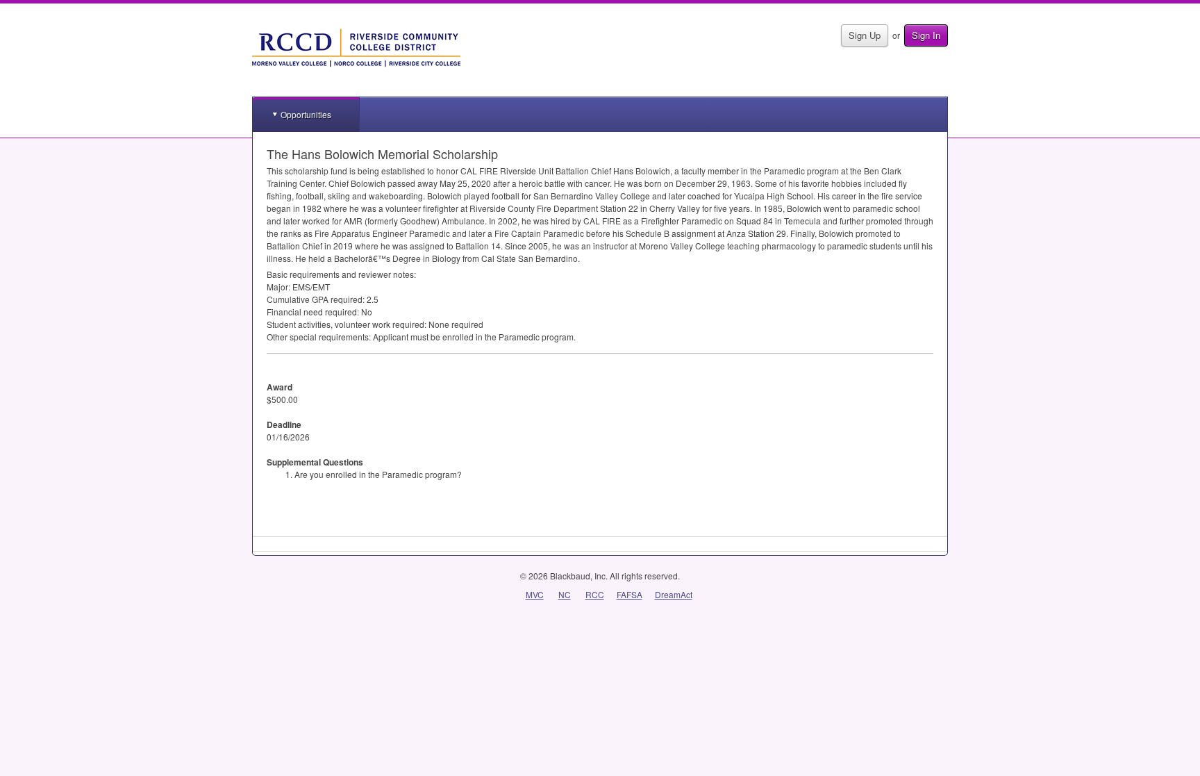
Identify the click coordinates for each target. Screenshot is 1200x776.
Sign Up (865, 35)
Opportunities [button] (306, 114)
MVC (535, 594)
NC (564, 594)
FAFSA (629, 594)
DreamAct (673, 594)
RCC (594, 594)
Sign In (926, 35)
